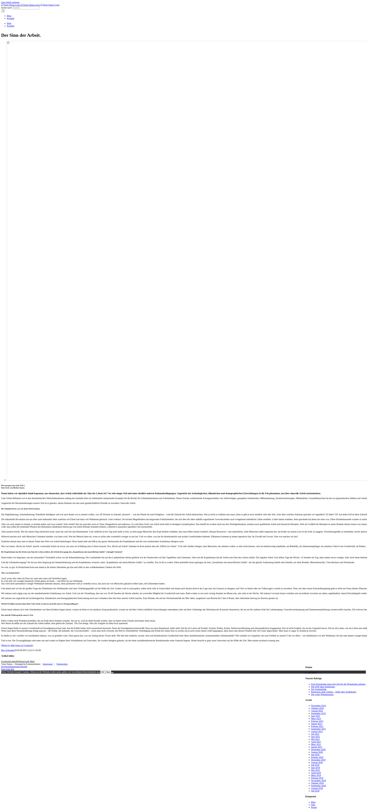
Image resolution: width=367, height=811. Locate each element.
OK (102, 672)
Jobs (313, 805)
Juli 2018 (315, 791)
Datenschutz (62, 664)
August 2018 (317, 788)
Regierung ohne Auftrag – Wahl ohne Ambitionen (333, 692)
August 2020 (317, 752)
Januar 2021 (316, 747)
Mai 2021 (315, 739)
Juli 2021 (315, 734)
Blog (313, 802)
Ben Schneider (7, 650)
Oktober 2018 (317, 783)
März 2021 (316, 744)
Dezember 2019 (318, 760)
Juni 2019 (315, 767)
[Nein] (112, 672)
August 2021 (317, 731)
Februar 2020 (317, 757)
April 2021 (316, 742)
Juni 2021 (315, 736)
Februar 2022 (317, 726)
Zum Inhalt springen (10, 2)
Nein (108, 672)
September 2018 (318, 785)
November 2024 (318, 705)
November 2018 (318, 780)
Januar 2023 (316, 723)
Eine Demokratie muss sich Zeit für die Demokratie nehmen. (338, 684)
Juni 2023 (315, 716)
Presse (314, 807)
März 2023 (316, 718)
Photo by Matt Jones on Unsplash (17, 645)
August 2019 (317, 762)
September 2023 (318, 713)
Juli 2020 (315, 754)
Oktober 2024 (317, 708)
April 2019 (316, 773)
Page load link (7, 669)
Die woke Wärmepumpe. (322, 694)
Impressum (48, 664)
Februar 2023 (317, 721)
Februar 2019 (317, 778)
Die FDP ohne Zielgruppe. (323, 686)
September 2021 (318, 729)
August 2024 (317, 711)
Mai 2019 (315, 770)
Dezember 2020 (318, 749)
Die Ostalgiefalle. (319, 689)
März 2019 (316, 775)
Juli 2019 (315, 765)
